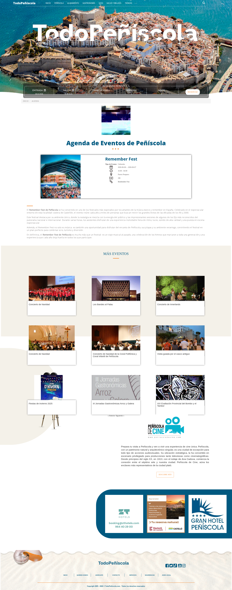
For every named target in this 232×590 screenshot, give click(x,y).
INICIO (65, 575)
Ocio (101, 3)
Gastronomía (89, 3)
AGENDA (35, 101)
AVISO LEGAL (166, 575)
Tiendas (128, 3)
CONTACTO (116, 575)
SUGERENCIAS (150, 575)
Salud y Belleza (114, 3)
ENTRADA (38, 90)
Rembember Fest (123, 182)
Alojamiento (73, 3)
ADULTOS (132, 90)
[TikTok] (175, 565)
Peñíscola (59, 3)
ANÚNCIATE (99, 575)
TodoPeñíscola (24, 3)
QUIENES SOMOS (82, 575)
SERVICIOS (132, 575)
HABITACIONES (102, 90)
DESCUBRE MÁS (165, 474)
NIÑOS (161, 90)
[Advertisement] (116, 543)
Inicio (48, 3)
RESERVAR (193, 92)
